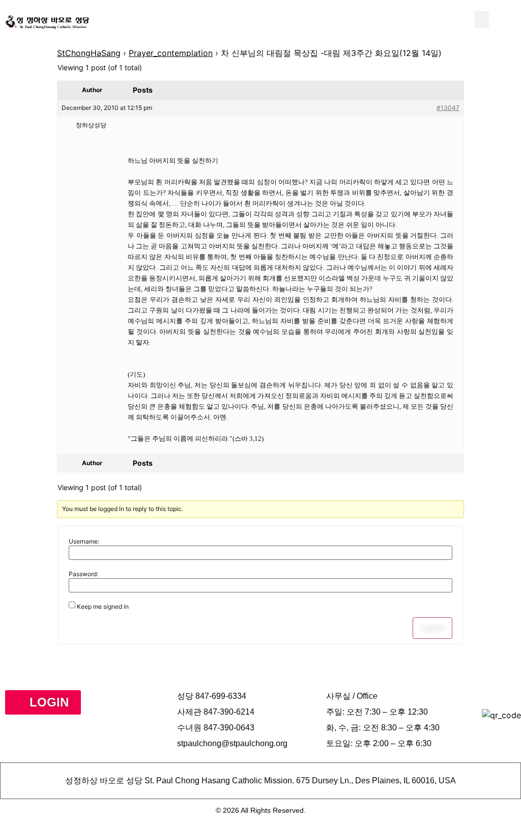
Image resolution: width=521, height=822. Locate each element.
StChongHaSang (89, 53)
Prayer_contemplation (171, 53)
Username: (84, 541)
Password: (83, 574)
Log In (432, 627)
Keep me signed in (103, 607)
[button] (482, 19)
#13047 (448, 107)
